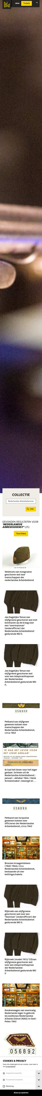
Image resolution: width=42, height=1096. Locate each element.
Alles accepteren (21, 1093)
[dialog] (21, 1076)
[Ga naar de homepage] (6, 4)
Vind (32, 509)
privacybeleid (10, 1066)
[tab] (39, 1073)
